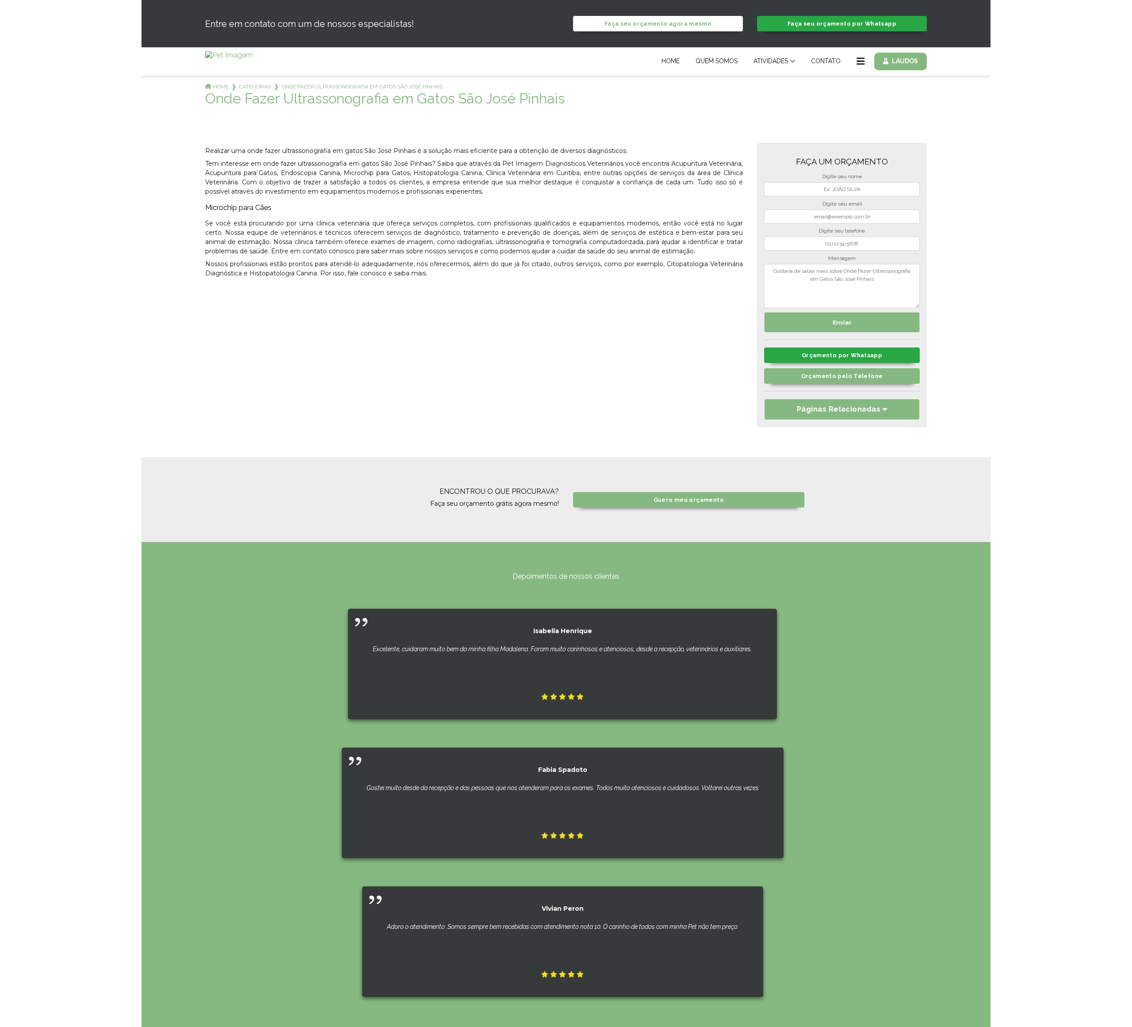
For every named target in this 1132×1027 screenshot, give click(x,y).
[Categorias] (860, 61)
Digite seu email (842, 204)
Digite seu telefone (842, 231)
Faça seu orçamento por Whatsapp (842, 23)
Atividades (770, 61)
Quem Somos (717, 61)
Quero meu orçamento (689, 499)
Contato (826, 61)
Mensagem (842, 258)
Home (671, 61)
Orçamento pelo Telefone (842, 376)
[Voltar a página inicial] (228, 57)
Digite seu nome (842, 176)
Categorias (255, 87)
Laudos (905, 61)
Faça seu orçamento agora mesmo (657, 23)
